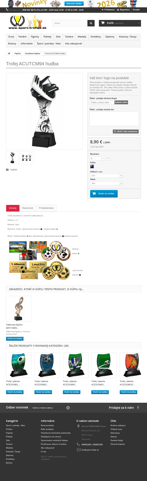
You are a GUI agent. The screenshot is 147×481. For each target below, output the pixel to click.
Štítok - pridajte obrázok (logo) (103, 98)
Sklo (58, 36)
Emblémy (96, 36)
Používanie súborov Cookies (53, 444)
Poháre (22, 36)
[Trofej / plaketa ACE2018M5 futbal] (75, 365)
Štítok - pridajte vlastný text (102, 109)
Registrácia (124, 10)
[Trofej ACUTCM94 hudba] (12, 157)
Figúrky (35, 36)
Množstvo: (94, 154)
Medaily (82, 36)
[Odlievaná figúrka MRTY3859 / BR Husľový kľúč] (19, 308)
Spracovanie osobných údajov (54, 440)
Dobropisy (115, 433)
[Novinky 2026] (73, 3)
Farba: (93, 162)
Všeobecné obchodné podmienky (56, 433)
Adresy (114, 437)
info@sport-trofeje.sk (90, 450)
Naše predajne (47, 429)
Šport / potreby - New (49, 43)
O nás (43, 452)
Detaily (13, 208)
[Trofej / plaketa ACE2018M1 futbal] (19, 365)
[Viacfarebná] (92, 166)
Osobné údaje (117, 440)
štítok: (93, 179)
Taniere (69, 36)
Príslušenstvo (46, 208)
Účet (113, 421)
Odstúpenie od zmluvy (51, 437)
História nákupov (118, 425)
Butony (12, 43)
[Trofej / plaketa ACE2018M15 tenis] (132, 365)
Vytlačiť (13, 170)
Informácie (27, 43)
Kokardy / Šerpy (128, 36)
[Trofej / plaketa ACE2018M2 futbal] (47, 365)
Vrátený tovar (116, 429)
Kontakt (136, 10)
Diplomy (110, 36)
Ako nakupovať (73, 43)
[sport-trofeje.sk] (27, 22)
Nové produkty (47, 425)
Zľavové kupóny (118, 444)
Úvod (11, 36)
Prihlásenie (109, 10)
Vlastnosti (27, 208)
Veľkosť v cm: (96, 172)
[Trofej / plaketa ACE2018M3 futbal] (104, 365)
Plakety (47, 36)
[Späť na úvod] (9, 53)
